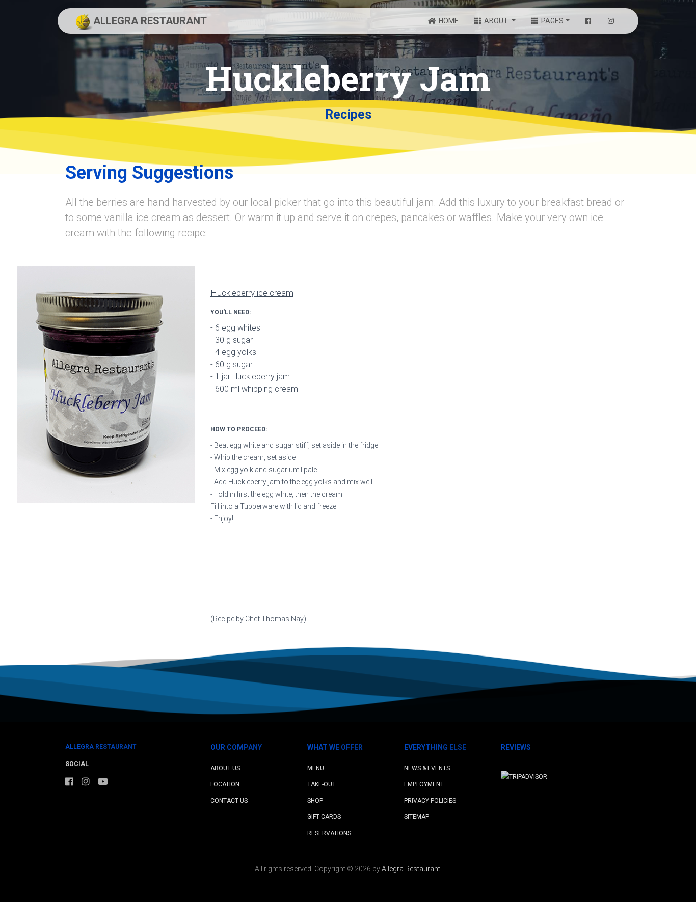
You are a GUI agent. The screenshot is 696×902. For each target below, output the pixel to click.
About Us (225, 768)
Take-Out (321, 784)
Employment (424, 784)
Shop (315, 800)
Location (224, 784)
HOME (448, 21)
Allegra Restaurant (411, 869)
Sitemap (416, 817)
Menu (315, 768)
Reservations (329, 833)
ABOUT (496, 21)
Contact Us (229, 800)
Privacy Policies (430, 800)
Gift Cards (324, 817)
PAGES (552, 21)
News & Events (427, 768)
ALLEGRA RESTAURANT (150, 21)
